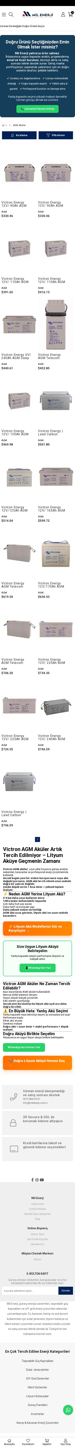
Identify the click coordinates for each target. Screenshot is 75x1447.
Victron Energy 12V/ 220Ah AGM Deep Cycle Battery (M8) (16, 737)
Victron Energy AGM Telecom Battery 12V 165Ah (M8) (16, 585)
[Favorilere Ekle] (19, 172)
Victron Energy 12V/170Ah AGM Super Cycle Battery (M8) (51, 585)
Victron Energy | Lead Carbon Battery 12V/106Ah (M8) (53, 432)
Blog (37, 1219)
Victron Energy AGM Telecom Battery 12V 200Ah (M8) (16, 661)
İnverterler (37, 1414)
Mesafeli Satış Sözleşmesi (37, 1214)
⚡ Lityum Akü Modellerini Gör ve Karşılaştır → (35, 928)
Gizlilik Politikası (37, 1209)
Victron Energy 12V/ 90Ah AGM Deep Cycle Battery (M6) (53, 204)
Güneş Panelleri (37, 1405)
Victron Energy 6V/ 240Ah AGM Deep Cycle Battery (16, 356)
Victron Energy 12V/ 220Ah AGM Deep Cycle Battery (53, 661)
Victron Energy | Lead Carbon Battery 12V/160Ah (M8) (16, 813)
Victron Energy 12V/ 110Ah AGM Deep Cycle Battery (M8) (16, 280)
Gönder (65, 1290)
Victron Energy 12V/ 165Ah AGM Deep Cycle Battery (53, 509)
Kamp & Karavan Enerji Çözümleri (38, 1422)
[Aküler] (9, 125)
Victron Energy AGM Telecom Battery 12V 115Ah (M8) (53, 356)
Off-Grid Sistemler (37, 1378)
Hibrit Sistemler (37, 1387)
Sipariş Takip (37, 1234)
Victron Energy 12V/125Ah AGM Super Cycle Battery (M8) (14, 509)
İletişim (37, 1259)
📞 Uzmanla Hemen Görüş (37, 108)
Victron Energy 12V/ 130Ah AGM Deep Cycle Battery (16, 432)
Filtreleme (58, 135)
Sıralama (21, 135)
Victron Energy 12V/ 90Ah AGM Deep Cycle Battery (16, 204)
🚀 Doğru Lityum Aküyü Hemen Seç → (37, 1063)
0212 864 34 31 (31, 1098)
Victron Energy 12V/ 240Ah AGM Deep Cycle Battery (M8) (53, 737)
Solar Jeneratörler (37, 1369)
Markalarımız (37, 1244)
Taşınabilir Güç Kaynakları (37, 1361)
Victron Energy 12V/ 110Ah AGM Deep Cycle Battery (53, 280)
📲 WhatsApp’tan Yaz (37, 967)
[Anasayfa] (5, 125)
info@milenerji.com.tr (35, 1102)
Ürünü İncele (26, 172)
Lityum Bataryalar (37, 1396)
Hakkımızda (37, 1204)
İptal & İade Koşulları (37, 1239)
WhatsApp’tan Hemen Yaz (24, 1047)
